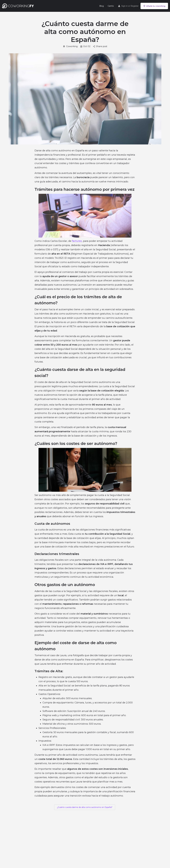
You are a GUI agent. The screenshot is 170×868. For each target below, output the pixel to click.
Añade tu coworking (155, 6)
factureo (77, 241)
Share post (101, 46)
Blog (101, 6)
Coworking (72, 46)
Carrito (111, 6)
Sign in (124, 6)
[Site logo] (18, 6)
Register (135, 6)
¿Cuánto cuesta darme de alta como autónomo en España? (84, 807)
